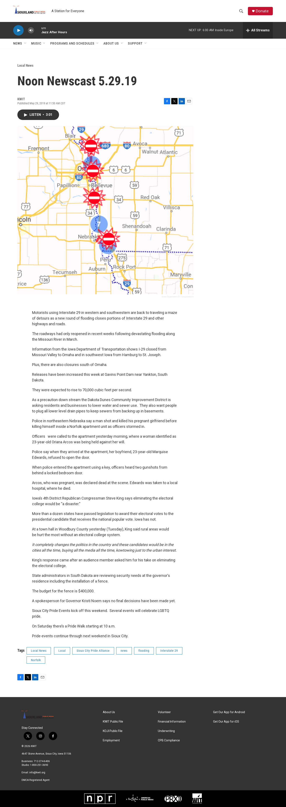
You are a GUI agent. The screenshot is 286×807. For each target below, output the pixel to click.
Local (62, 650)
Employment (111, 740)
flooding (143, 650)
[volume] (31, 30)
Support (135, 43)
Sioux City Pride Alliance (93, 650)
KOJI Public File (112, 731)
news (124, 650)
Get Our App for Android (229, 712)
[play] (18, 30)
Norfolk (36, 660)
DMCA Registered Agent (36, 780)
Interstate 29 (169, 650)
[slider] (37, 30)
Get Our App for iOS (226, 721)
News (17, 43)
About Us (111, 43)
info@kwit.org (37, 772)
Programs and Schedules (72, 43)
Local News (25, 65)
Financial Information (172, 721)
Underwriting (166, 731)
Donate (262, 11)
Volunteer (164, 712)
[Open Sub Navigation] (25, 43)
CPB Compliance (169, 740)
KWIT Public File (113, 721)
